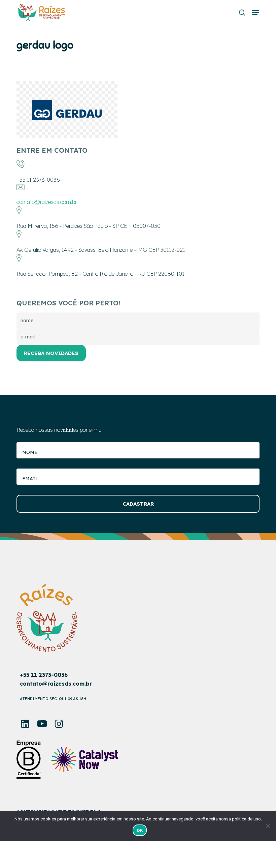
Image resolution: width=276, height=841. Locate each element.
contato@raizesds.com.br (46, 202)
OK (140, 830)
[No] (267, 825)
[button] (255, 12)
